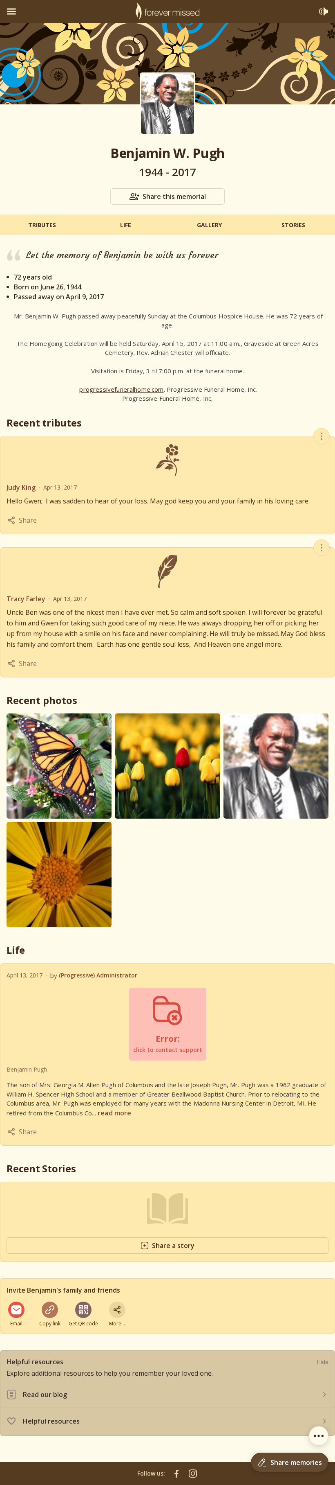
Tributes (42, 225)
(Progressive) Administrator (98, 975)
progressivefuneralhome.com (121, 389)
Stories (293, 225)
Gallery (209, 225)
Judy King (21, 487)
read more (114, 1112)
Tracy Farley (26, 598)
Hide (322, 1362)
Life (125, 225)
